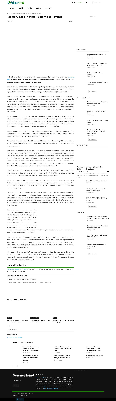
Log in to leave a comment (14, 337)
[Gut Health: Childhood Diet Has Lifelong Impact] (81, 123)
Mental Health (21, 276)
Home (8, 13)
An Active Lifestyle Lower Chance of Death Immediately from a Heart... (31, 348)
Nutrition (10, 317)
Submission (47, 387)
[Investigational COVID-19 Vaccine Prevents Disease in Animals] (48, 358)
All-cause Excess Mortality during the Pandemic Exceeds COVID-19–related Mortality (96, 199)
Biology (55, 317)
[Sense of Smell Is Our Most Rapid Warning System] (63, 311)
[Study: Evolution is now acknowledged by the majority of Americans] (80, 349)
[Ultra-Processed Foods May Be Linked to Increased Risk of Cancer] (81, 66)
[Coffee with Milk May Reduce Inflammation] (81, 75)
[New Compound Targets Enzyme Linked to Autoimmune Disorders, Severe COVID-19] (81, 132)
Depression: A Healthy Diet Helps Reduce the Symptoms (90, 168)
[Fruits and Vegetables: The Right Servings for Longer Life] (48, 349)
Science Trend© (41, 377)
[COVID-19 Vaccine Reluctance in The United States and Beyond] (81, 191)
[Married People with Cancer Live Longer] (81, 183)
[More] (61, 290)
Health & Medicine (15, 13)
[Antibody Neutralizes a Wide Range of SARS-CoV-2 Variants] (81, 237)
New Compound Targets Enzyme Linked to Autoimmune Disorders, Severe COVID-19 (96, 131)
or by (49, 389)
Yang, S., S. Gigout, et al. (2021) (17, 269)
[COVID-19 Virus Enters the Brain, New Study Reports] (40, 311)
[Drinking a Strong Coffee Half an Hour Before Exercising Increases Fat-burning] (81, 219)
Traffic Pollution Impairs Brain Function (97, 82)
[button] (87, 2)
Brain (10, 276)
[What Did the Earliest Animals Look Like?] (81, 57)
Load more (92, 91)
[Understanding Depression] (80, 358)
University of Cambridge (26, 279)
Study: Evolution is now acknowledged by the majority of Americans (93, 348)
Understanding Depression (94, 355)
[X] (17, 385)
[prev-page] (8, 326)
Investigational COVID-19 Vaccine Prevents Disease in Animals (62, 357)
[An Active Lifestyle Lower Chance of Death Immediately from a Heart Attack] (17, 349)
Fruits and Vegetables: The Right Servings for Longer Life (63, 348)
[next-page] (11, 326)
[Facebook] (14, 385)
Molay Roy (79, 171)
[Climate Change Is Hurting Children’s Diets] (81, 114)
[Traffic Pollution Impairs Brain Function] (81, 84)
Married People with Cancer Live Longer (97, 181)
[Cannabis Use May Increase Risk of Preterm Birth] (81, 247)
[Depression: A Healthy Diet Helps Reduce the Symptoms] (17, 311)
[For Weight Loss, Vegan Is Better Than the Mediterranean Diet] (81, 104)
